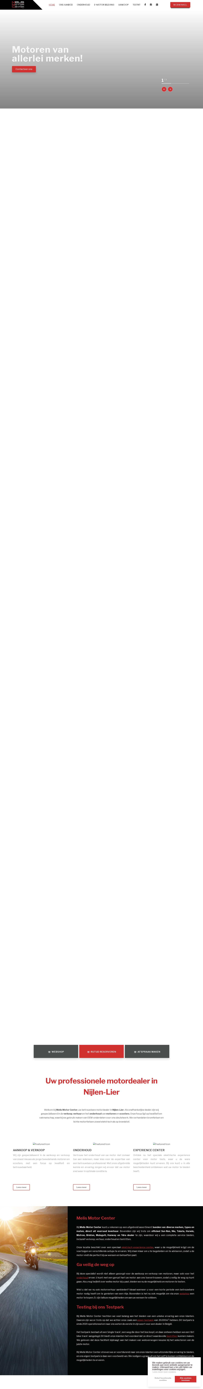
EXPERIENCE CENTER (149, 1150)
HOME (52, 4)
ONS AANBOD (66, 4)
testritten (172, 1336)
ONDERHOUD (83, 4)
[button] (164, 89)
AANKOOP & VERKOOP (29, 1150)
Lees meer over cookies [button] (164, 1372)
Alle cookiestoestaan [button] (185, 1379)
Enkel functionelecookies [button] (163, 1379)
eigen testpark (145, 1320)
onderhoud (82, 1277)
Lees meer (21, 1187)
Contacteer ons (24, 69)
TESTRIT (136, 4)
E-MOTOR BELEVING (104, 4)
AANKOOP (123, 4)
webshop (184, 1293)
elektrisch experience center (138, 1247)
